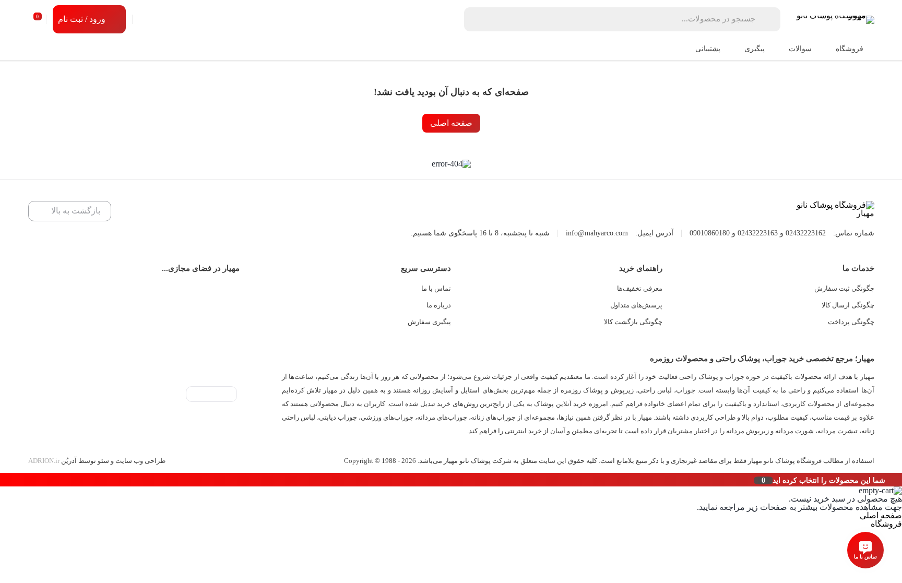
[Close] (2, 479)
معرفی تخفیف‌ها (639, 288)
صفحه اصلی (451, 122)
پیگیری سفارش (429, 322)
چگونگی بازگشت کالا (633, 322)
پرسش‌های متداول (636, 305)
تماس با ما (436, 288)
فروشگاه (886, 523)
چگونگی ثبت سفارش (844, 288)
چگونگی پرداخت (851, 322)
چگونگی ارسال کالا (848, 305)
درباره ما (438, 305)
